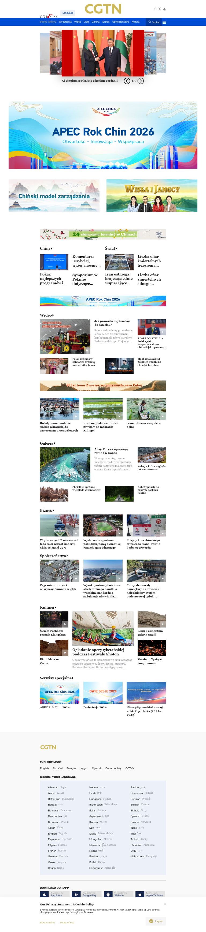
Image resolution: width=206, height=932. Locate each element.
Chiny (45, 248)
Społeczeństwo (53, 556)
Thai (136, 833)
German (58, 856)
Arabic (56, 793)
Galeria (46, 443)
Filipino (57, 845)
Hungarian (100, 799)
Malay (101, 833)
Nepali (96, 851)
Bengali (55, 804)
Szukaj (155, 22)
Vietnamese (144, 856)
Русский (96, 768)
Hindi (95, 793)
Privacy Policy (47, 922)
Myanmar (102, 845)
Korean (98, 822)
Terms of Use (67, 922)
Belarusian (60, 799)
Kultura (47, 607)
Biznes (46, 510)
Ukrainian (142, 845)
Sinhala (139, 810)
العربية (84, 768)
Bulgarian (60, 810)
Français (71, 768)
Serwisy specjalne (56, 678)
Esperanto (60, 839)
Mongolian (100, 839)
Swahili (141, 822)
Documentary (113, 768)
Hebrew (97, 787)
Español (57, 768)
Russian (140, 799)
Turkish (139, 839)
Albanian (57, 787)
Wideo (46, 315)
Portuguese (102, 868)
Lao (94, 827)
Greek (57, 862)
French (57, 851)
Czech (56, 827)
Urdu (136, 851)
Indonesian (103, 804)
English (44, 768)
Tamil (137, 827)
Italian (97, 810)
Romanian (142, 793)
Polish (97, 862)
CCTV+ (130, 768)
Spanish (140, 816)
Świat (110, 248)
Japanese (99, 816)
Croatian (58, 822)
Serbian (140, 804)
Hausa (56, 868)
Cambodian (57, 816)
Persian (98, 856)
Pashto (138, 787)
